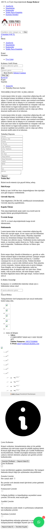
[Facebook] (8, 308)
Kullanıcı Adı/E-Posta (9, 63)
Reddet (17, 453)
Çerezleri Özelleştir (8, 461)
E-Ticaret (17, 394)
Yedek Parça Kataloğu (14, 12)
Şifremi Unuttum (19, 73)
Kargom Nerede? (12, 15)
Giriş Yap (5, 75)
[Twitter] (8, 313)
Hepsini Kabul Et (23, 461)
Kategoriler (10, 10)
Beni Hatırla (8, 73)
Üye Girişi (9, 59)
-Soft (12, 394)
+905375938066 (31, 341)
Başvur (4, 176)
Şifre (2, 68)
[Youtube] (8, 318)
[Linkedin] (8, 329)
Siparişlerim (10, 8)
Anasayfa (9, 86)
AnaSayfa (9, 6)
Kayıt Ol (4, 78)
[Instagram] (8, 324)
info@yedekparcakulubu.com (28, 344)
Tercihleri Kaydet (21, 527)
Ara (25, 32)
